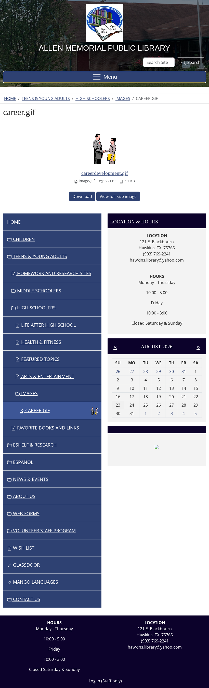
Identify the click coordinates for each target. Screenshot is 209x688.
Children (23, 239)
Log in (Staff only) (105, 681)
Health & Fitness (40, 342)
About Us (23, 496)
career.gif (37, 410)
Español (22, 462)
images (122, 98)
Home (10, 98)
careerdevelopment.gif (104, 173)
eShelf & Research (34, 445)
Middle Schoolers (38, 291)
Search (194, 62)
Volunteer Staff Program (44, 530)
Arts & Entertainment (47, 376)
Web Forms (26, 513)
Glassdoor (26, 565)
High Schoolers (92, 98)
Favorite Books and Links (47, 428)
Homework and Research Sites (53, 273)
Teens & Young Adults (46, 98)
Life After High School (48, 325)
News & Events (30, 479)
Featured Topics (40, 359)
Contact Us (26, 599)
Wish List (23, 548)
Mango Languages (35, 582)
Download (82, 196)
